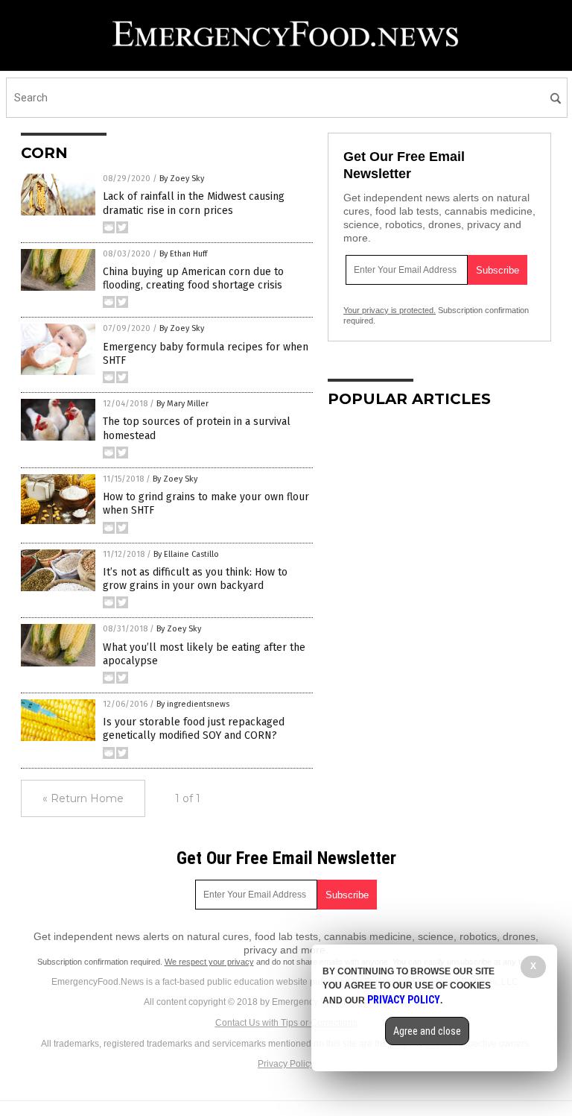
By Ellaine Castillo (186, 554)
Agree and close (427, 1031)
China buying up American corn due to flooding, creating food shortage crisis (193, 278)
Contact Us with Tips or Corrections (286, 1023)
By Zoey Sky (181, 178)
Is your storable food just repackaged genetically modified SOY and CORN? (194, 729)
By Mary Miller (182, 404)
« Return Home (83, 798)
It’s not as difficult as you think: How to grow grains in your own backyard (195, 579)
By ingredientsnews (192, 704)
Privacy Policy (286, 1064)
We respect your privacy (209, 961)
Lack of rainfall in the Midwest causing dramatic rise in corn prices (194, 203)
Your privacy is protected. (389, 310)
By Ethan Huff (183, 254)
